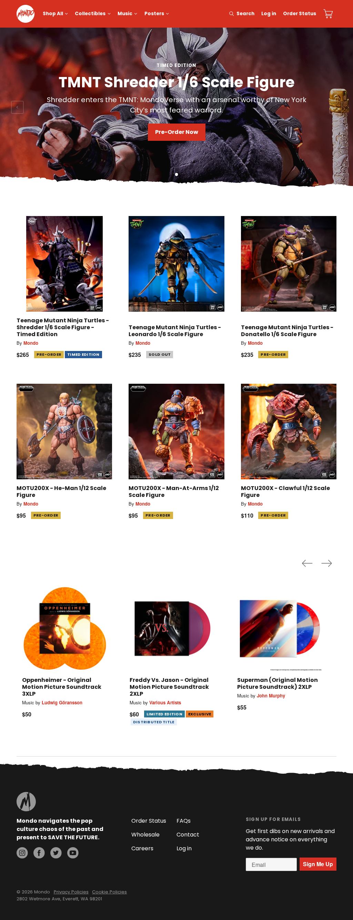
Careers (142, 848)
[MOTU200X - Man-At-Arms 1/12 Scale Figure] (176, 431)
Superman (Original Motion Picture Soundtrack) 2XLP (277, 683)
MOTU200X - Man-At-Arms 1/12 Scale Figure (174, 491)
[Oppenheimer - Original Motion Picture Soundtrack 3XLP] (65, 628)
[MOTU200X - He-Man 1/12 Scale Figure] (64, 431)
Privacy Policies (71, 892)
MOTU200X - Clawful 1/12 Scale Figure (285, 491)
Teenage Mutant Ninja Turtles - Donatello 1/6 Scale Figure (287, 330)
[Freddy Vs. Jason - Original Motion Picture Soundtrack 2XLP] (172, 628)
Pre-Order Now (176, 132)
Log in (268, 13)
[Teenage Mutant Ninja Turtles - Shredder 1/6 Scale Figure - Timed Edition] (64, 264)
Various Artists (165, 702)
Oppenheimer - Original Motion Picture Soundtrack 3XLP (61, 687)
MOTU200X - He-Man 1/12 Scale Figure (61, 491)
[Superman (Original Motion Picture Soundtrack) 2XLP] (280, 628)
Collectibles (90, 13)
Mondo (30, 343)
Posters (154, 13)
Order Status (299, 13)
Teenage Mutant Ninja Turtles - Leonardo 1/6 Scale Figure (175, 330)
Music (125, 13)
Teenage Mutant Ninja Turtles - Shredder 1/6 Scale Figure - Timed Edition (63, 327)
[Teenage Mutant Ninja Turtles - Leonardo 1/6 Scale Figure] (176, 264)
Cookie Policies (109, 892)
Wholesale (145, 835)
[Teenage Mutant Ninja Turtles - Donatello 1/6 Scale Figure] (288, 264)
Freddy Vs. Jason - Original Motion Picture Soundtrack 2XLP (169, 687)
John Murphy (271, 695)
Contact (187, 835)
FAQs (183, 821)
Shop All (53, 13)
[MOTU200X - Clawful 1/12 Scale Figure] (288, 431)
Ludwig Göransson (62, 702)
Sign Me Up (318, 864)
